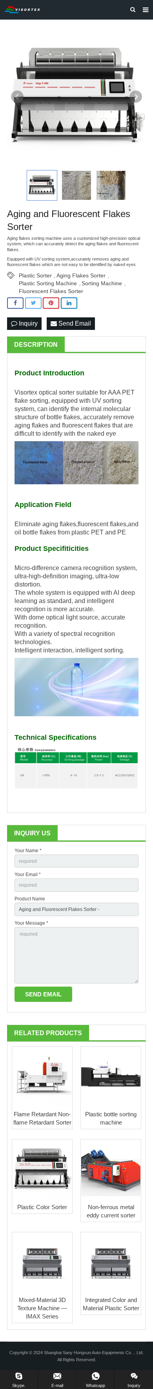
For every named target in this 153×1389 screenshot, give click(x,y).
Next (135, 97)
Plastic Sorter (35, 275)
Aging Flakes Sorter (81, 275)
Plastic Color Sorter (42, 1207)
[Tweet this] (33, 303)
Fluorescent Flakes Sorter (51, 291)
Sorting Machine (102, 283)
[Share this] (15, 303)
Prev (17, 97)
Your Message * (31, 923)
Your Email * (28, 874)
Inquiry (27, 323)
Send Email (74, 323)
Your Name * (28, 850)
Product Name (30, 899)
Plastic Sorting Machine (48, 283)
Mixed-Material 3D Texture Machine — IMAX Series (42, 1308)
